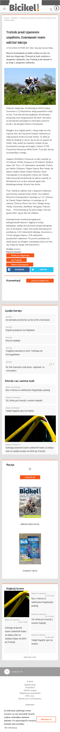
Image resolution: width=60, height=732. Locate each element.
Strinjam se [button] (46, 719)
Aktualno (15, 18)
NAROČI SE (30, 477)
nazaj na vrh (17, 671)
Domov (7, 18)
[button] (10, 728)
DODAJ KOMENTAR (40, 281)
